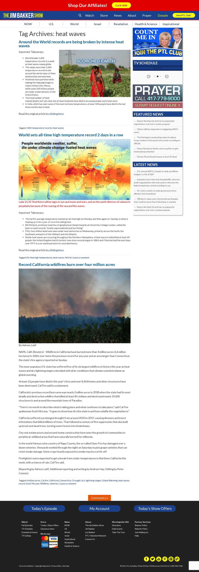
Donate (163, 15)
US (66, 529)
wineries (54, 483)
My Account (99, 508)
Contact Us (90, 539)
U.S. (51, 24)
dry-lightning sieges (91, 480)
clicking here (56, 113)
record (22, 483)
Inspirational (171, 24)
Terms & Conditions (26, 566)
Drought (76, 480)
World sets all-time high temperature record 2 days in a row (71, 134)
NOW (28, 24)
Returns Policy (141, 525)
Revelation (121, 24)
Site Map (66, 566)
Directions (116, 525)
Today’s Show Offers (49, 525)
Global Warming (110, 480)
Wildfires (44, 483)
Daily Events (117, 529)
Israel (97, 24)
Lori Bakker (90, 532)
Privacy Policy (56, 566)
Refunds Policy (141, 529)
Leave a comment (81, 257)
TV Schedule (27, 529)
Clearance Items (47, 529)
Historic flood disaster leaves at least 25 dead (157, 157)
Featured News (148, 114)
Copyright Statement (42, 566)
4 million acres (33, 480)
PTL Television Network (95, 536)
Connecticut (65, 480)
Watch (89, 15)
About (132, 15)
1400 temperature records (39, 128)
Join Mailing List (141, 532)
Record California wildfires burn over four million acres (67, 264)
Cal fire (44, 480)
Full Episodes (27, 525)
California (54, 480)
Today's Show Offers (155, 508)
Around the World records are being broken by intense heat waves (71, 43)
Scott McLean (32, 483)
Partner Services (143, 522)
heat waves (58, 128)
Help (137, 536)
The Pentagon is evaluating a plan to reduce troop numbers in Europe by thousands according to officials (157, 140)
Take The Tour (118, 532)
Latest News (146, 164)
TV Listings (26, 536)
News (117, 15)
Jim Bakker (23, 15)
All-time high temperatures (39, 257)
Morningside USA (120, 522)
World (74, 24)
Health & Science (146, 24)
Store (104, 15)
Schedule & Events (29, 532)
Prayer (147, 15)
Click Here (121, 5)
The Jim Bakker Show (94, 525)
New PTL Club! (183, 15)
